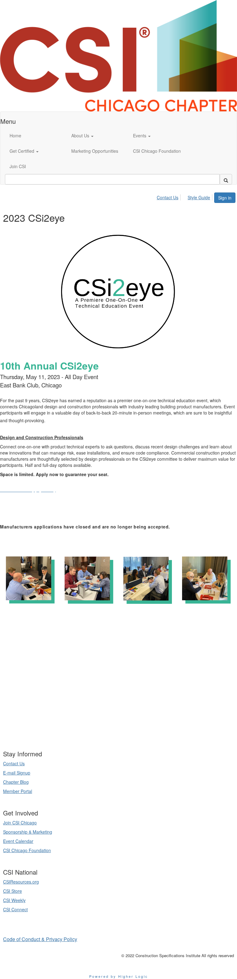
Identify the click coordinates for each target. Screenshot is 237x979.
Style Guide (199, 197)
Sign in (224, 198)
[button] (97, 135)
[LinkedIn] (111, 731)
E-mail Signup (16, 773)
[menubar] (185, 196)
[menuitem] (169, 196)
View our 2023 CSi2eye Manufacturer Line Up (50, 514)
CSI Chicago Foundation (27, 850)
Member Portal (17, 791)
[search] (226, 179)
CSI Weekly (14, 900)
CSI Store (12, 891)
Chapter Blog (16, 782)
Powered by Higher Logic (118, 976)
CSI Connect (15, 909)
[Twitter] (118, 731)
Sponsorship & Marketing (27, 832)
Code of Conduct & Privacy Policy (40, 939)
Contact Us (167, 197)
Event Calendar (18, 841)
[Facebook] (126, 731)
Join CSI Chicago (20, 822)
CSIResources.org (21, 882)
